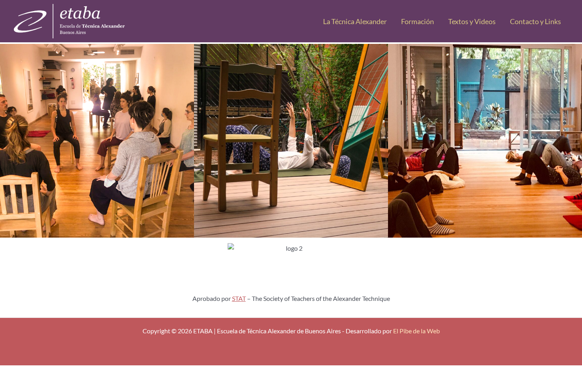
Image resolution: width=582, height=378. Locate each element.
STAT (239, 298)
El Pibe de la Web (416, 331)
